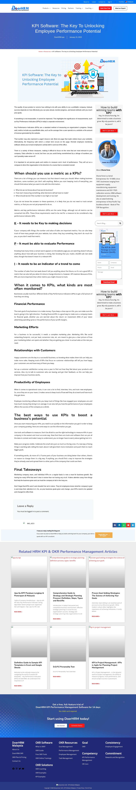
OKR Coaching (41, 769)
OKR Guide (40, 750)
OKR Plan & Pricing (19, 757)
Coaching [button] (88, 8)
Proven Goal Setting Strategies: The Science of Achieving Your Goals (106, 595)
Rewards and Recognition (115, 757)
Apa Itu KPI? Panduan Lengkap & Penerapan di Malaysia (29, 594)
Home (40, 51)
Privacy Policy (80, 788)
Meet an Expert (120, 8)
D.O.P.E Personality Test (63, 666)
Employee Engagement (114, 746)
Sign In (110, 2)
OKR (83, 746)
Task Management (66, 758)
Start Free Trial (105, 8)
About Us (86, 2)
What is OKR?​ (40, 746)
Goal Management (66, 746)
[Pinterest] (16, 769)
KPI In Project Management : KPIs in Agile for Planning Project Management (107, 665)
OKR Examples (41, 773)
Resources (56, 8)
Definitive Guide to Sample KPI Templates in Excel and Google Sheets (28, 665)
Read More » (18, 612)
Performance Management (69, 750)
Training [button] (78, 8)
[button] (115, 525)
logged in (30, 511)
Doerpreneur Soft (58, 788)
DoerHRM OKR (17, 753)
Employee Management (68, 754)
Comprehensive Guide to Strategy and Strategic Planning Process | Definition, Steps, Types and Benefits (68, 597)
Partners (71, 8)
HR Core (85, 764)
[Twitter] (20, 769)
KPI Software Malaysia (70, 788)
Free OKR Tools (41, 754)
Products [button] (46, 8)
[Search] (120, 223)
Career (94, 2)
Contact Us (102, 2)
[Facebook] (13, 769)
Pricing (63, 8)
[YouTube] (23, 769)
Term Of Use (88, 788)
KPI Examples (40, 777)
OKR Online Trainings (43, 758)
